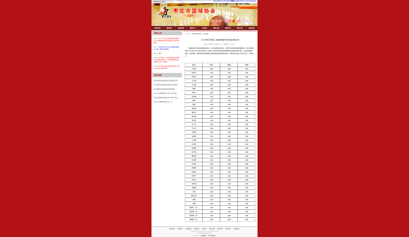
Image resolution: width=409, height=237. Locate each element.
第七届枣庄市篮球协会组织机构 (164, 89)
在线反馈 (251, 28)
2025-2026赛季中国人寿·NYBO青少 (165, 93)
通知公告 (240, 28)
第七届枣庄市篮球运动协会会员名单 (166, 85)
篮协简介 (169, 28)
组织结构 (181, 28)
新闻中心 (193, 28)
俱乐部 (204, 28)
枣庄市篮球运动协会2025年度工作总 (166, 97)
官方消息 (205, 34)
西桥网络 (203, 235)
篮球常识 (228, 28)
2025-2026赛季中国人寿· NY (163, 102)
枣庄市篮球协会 (197, 34)
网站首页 (158, 28)
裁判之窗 (216, 28)
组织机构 (188, 229)
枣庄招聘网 (211, 235)
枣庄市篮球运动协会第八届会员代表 (166, 80)
